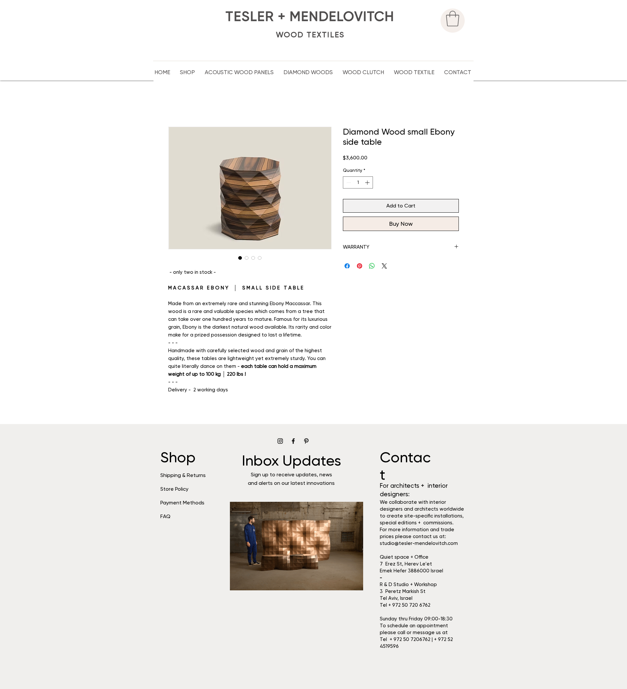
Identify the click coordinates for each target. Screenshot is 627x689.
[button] (452, 18)
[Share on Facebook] (347, 266)
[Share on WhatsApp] (372, 266)
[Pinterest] (306, 441)
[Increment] (368, 182)
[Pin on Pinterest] (359, 266)
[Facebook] (293, 441)
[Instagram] (280, 441)
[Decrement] (348, 182)
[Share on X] (384, 266)
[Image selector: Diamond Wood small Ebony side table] (240, 257)
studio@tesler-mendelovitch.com (419, 543)
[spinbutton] (358, 182)
